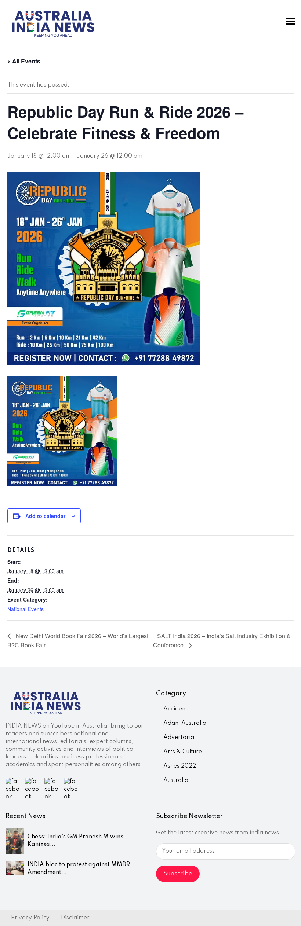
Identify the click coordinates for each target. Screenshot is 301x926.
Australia (175, 780)
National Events (25, 609)
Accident (175, 709)
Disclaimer (75, 918)
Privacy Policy (30, 918)
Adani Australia (184, 723)
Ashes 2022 (179, 766)
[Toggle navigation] (290, 21)
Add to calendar (45, 515)
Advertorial (179, 738)
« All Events (23, 61)
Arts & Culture (182, 752)
